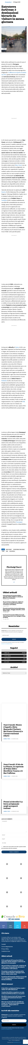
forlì (3, 551)
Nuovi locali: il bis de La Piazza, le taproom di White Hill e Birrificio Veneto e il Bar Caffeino (13, 768)
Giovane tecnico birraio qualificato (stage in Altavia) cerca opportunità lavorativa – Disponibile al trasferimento (12, 1004)
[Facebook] (14, 581)
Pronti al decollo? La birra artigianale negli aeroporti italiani (13, 805)
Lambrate (4, 200)
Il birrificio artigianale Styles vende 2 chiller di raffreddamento (13, 988)
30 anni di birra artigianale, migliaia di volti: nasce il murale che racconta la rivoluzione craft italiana (13, 603)
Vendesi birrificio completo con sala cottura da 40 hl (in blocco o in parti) (12, 992)
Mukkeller (4, 381)
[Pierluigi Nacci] (3, 2)
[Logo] (12, 917)
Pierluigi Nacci (8, 2)
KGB (23, 401)
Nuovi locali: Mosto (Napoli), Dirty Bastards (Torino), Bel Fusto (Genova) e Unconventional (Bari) (13, 730)
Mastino (3, 192)
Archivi (14, 667)
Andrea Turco (6, 739)
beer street (9, 549)
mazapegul (12, 551)
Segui (24, 655)
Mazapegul (19, 522)
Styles (17, 347)
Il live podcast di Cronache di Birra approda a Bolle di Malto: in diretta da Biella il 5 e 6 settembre (13, 597)
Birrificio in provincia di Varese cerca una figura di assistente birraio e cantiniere (13, 997)
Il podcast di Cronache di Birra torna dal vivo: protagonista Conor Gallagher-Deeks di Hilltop (14, 616)
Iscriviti (14, 639)
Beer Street (19, 165)
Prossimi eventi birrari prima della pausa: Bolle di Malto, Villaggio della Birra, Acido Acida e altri (14, 609)
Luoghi (4, 48)
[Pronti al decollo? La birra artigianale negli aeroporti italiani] (14, 789)
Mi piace (24, 652)
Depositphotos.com (17, 1042)
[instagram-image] (7, 864)
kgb (7, 551)
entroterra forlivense (19, 549)
